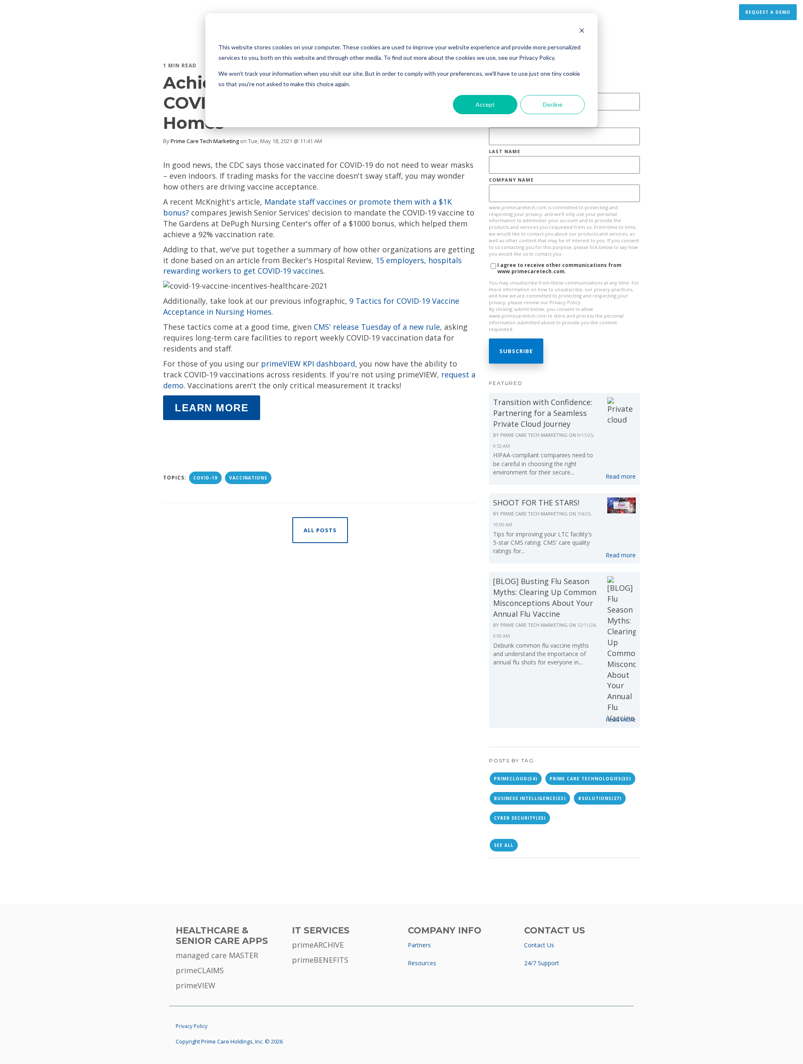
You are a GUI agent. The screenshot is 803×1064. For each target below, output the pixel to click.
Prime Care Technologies (590, 779)
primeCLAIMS (200, 970)
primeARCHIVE (318, 945)
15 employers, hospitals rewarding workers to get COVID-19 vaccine (312, 265)
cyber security (520, 818)
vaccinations (248, 478)
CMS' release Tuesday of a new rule (377, 327)
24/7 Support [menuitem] (541, 963)
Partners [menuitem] (419, 945)
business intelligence (530, 798)
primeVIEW (195, 985)
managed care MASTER (217, 955)
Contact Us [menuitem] (539, 945)
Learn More (211, 407)
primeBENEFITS (320, 960)
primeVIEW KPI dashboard (308, 364)
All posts (320, 530)
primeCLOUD (515, 779)
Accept (485, 104)
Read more (621, 476)
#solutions (599, 798)
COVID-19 (205, 478)
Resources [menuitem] (422, 963)
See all (504, 845)
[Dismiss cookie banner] (582, 31)
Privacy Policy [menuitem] (191, 1026)
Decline (553, 104)
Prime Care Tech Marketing (205, 141)
